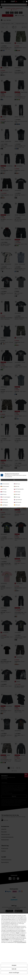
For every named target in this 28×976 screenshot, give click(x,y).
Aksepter (14, 965)
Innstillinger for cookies (17, 941)
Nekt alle (14, 969)
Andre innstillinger (14, 972)
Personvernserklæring (21, 942)
